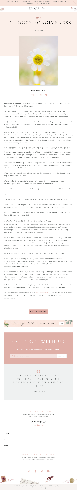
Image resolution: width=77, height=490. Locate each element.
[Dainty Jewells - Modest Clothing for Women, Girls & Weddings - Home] (37, 9)
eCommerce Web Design (49, 486)
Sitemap (48, 488)
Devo (38, 18)
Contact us (38, 425)
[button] (2, 8)
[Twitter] (46, 95)
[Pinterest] (41, 95)
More (6, 446)
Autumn (10, 1)
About (6, 434)
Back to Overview (38, 311)
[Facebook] (36, 95)
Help (6, 440)
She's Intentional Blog (38, 454)
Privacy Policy (30, 488)
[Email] (32, 95)
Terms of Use (40, 488)
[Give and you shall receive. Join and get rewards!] (38, 323)
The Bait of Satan (41, 293)
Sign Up (61, 356)
